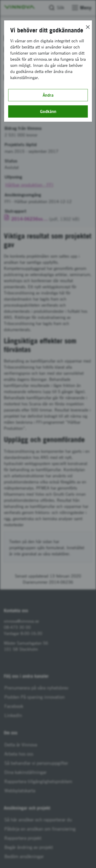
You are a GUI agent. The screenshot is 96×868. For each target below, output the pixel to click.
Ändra (48, 95)
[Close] (88, 27)
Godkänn (48, 111)
